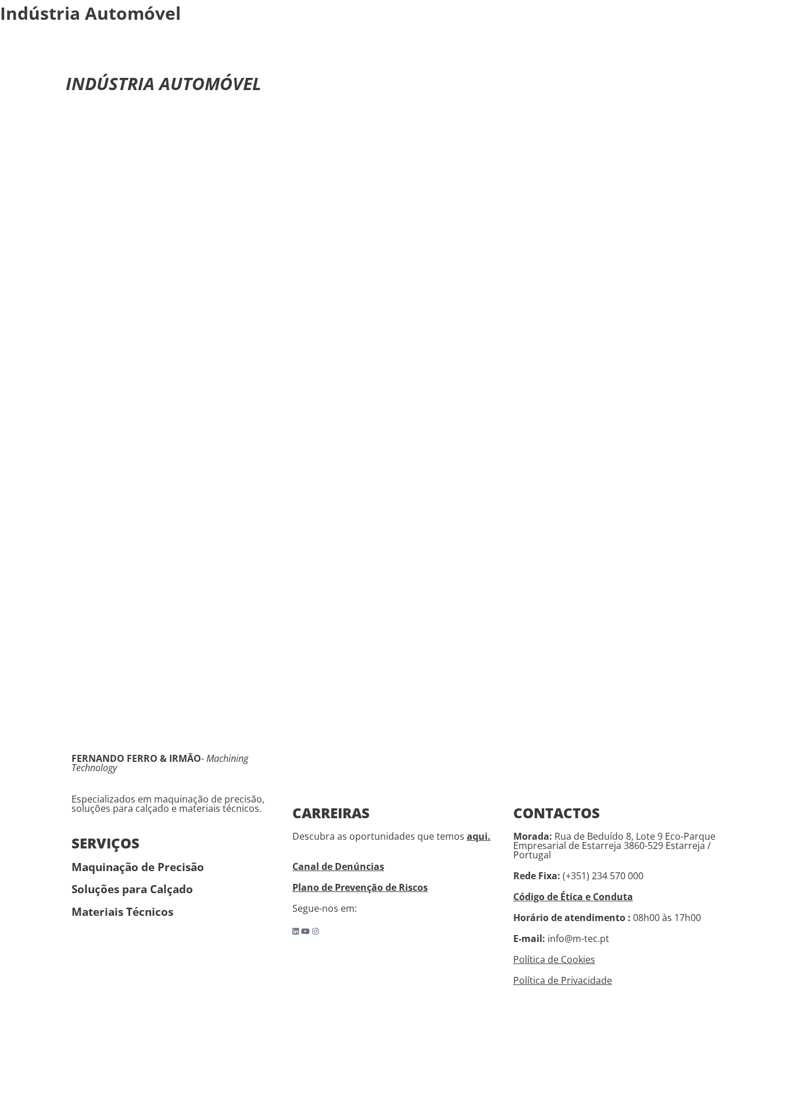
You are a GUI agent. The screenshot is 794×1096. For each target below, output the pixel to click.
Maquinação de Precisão (137, 866)
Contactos (655, 53)
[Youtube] (305, 931)
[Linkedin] (295, 931)
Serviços (363, 53)
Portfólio (418, 53)
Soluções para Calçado (132, 889)
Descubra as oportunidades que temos (391, 836)
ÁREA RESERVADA (725, 53)
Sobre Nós (259, 53)
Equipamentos (484, 53)
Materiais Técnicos (122, 911)
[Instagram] (315, 931)
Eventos (546, 53)
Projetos (598, 53)
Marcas (313, 53)
